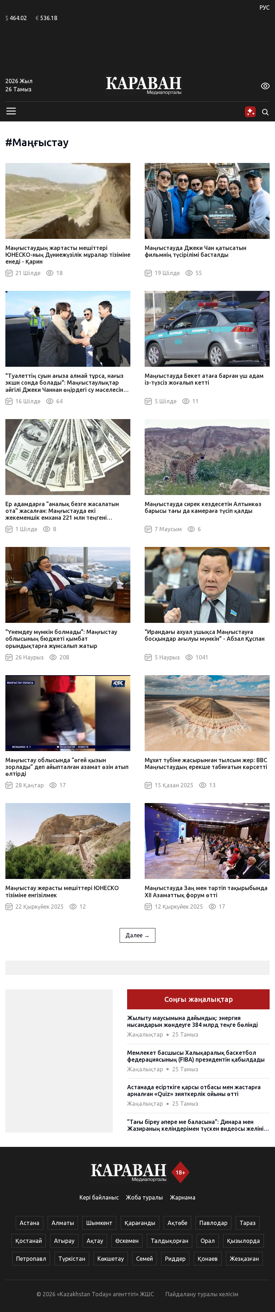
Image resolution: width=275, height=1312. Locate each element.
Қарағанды (140, 1223)
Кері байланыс (99, 1197)
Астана (29, 1223)
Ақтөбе (177, 1223)
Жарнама (183, 1197)
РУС (265, 7)
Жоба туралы (144, 1197)
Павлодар (213, 1223)
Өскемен (127, 1240)
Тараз (248, 1223)
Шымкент (99, 1223)
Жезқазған (244, 1258)
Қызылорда (243, 1240)
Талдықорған (169, 1240)
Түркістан (71, 1258)
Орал (208, 1240)
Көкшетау (110, 1258)
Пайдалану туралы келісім (201, 1294)
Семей (144, 1258)
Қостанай (28, 1240)
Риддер (175, 1258)
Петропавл (31, 1258)
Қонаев (208, 1258)
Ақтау (95, 1240)
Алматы (63, 1223)
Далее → (137, 935)
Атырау (64, 1240)
